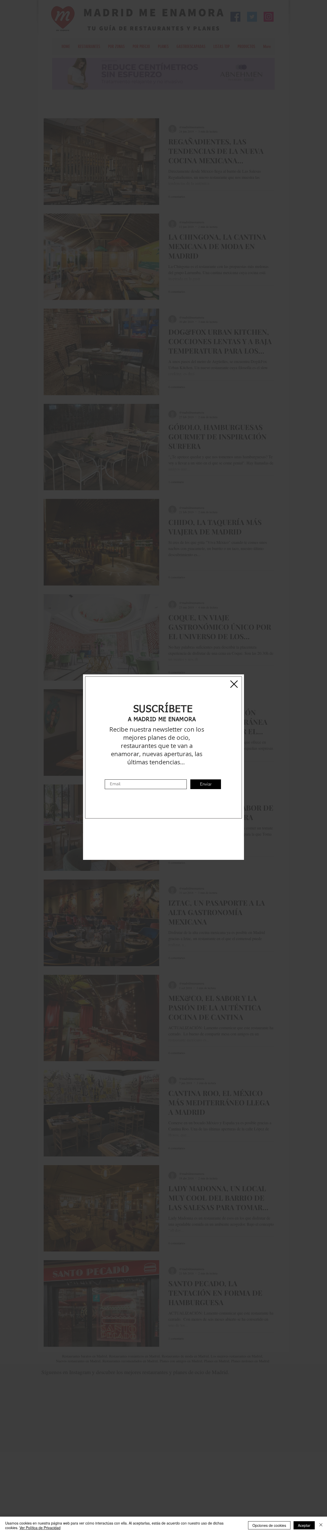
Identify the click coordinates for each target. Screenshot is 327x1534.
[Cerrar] (321, 1525)
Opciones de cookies (269, 1525)
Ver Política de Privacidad (40, 1527)
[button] (234, 684)
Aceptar (304, 1525)
